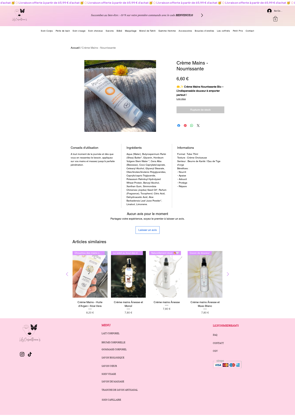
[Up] (202, 15)
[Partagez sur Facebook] (179, 125)
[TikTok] (30, 354)
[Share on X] (198, 125)
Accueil (75, 47)
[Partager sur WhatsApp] (192, 125)
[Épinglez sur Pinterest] (185, 125)
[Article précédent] (67, 274)
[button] (275, 18)
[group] (147, 285)
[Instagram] (22, 354)
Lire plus (181, 99)
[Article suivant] (228, 274)
